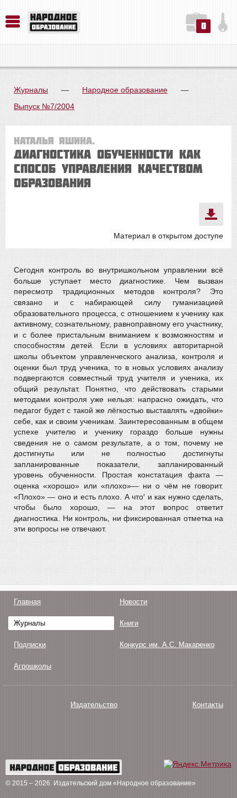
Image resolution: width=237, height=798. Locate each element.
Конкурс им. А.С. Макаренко (167, 644)
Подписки (30, 644)
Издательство (94, 705)
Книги (129, 623)
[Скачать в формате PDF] (211, 214)
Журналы (31, 89)
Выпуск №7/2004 (44, 106)
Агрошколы (32, 666)
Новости (133, 602)
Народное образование (125, 89)
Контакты (207, 705)
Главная (27, 602)
